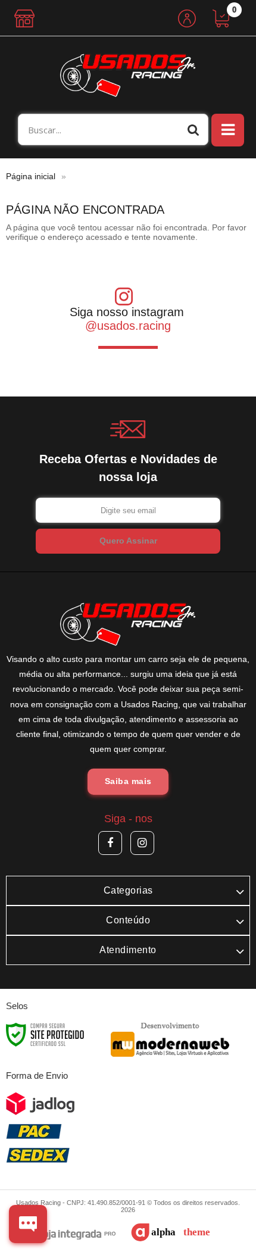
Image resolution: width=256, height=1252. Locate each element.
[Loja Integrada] (70, 1235)
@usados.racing (128, 325)
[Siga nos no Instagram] (142, 843)
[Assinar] (128, 541)
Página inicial (30, 176)
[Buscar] (193, 129)
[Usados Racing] (128, 75)
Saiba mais (128, 781)
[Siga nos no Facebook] (110, 843)
